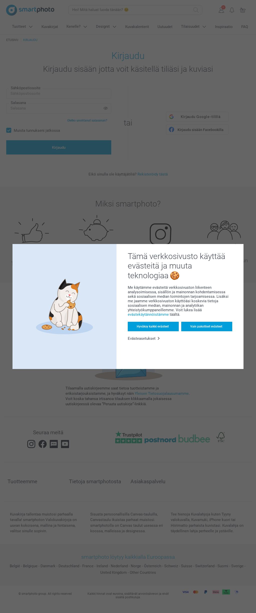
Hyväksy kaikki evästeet (153, 326)
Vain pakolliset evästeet (206, 326)
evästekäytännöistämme (148, 314)
